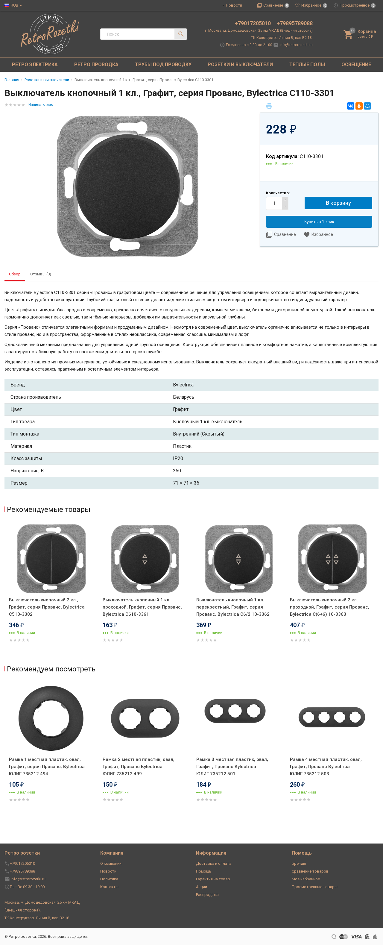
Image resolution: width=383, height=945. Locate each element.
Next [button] (377, 591)
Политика (109, 879)
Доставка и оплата (213, 863)
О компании (110, 863)
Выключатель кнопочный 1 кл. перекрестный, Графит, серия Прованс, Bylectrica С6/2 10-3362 (233, 607)
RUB (14, 5)
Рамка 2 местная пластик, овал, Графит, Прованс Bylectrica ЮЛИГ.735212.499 (138, 766)
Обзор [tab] (15, 274)
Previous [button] (6, 591)
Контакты (109, 887)
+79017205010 (253, 23)
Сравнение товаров (310, 871)
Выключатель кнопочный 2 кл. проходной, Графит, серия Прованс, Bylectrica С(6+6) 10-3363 (329, 607)
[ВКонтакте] (350, 106)
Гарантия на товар (213, 879)
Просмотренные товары (315, 887)
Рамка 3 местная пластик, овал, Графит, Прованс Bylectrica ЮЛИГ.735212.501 (232, 766)
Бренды (299, 863)
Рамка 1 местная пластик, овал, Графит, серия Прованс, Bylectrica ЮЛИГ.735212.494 (47, 766)
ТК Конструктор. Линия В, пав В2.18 (36, 918)
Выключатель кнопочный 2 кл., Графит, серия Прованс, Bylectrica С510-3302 (47, 607)
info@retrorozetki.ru (296, 45)
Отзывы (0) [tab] (40, 274)
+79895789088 (295, 23)
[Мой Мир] (367, 106)
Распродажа (207, 894)
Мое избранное (306, 879)
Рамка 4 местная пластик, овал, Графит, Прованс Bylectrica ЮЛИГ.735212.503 (326, 766)
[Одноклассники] (359, 106)
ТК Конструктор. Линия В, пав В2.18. (282, 38)
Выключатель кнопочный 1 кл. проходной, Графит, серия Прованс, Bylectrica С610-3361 (142, 607)
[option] (51, 590)
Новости (234, 5)
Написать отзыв (42, 105)
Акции (201, 887)
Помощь (203, 871)
